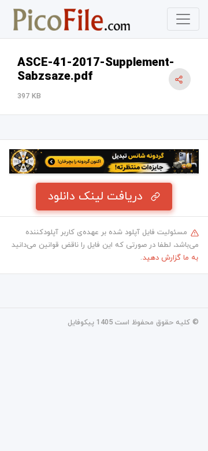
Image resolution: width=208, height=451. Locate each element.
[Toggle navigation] (183, 19)
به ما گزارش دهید (170, 258)
